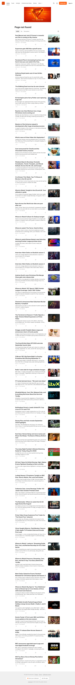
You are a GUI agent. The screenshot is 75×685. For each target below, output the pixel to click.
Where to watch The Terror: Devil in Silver (29, 228)
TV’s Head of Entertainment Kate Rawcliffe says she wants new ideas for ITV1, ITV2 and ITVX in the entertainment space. (30, 383)
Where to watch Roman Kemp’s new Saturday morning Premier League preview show (30, 240)
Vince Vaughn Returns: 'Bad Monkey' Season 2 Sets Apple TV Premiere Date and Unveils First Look (30, 530)
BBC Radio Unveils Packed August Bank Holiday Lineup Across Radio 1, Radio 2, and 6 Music (30, 604)
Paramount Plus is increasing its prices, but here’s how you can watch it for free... (29, 61)
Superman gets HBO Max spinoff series (28, 49)
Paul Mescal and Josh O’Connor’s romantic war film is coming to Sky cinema (29, 36)
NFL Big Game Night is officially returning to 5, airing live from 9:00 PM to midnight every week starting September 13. (29, 361)
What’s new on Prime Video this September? (30, 137)
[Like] (16, 44)
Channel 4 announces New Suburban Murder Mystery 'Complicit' (30, 302)
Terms (40, 674)
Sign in (70, 3)
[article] (37, 40)
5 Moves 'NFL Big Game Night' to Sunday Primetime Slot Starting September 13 (28, 357)
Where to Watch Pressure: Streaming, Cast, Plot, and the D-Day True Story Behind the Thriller (29, 560)
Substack (30, 682)
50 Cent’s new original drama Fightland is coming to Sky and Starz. (30, 466)
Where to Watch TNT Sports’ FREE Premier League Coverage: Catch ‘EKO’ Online (29, 289)
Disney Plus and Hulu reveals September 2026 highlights (28, 421)
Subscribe (63, 3)
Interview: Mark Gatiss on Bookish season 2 (30, 252)
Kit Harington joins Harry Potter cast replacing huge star (30, 99)
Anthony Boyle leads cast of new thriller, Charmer (28, 74)
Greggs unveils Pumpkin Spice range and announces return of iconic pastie (29, 331)
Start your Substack (34, 678)
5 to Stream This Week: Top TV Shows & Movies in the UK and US (28, 178)
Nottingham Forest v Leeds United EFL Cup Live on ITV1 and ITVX (29, 408)
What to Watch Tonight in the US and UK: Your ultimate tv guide (30, 191)
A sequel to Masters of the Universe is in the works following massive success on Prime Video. (30, 128)
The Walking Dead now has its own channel (29, 86)
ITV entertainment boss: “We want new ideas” (30, 381)
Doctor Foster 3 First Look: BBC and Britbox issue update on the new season (30, 618)
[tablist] (22, 31)
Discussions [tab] (26, 31)
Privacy (36, 674)
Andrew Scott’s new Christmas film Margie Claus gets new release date (29, 276)
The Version (23, 42)
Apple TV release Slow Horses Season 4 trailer (28, 631)
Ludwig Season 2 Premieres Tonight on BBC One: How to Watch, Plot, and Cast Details (30, 476)
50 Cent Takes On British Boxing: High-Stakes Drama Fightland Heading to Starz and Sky (30, 463)
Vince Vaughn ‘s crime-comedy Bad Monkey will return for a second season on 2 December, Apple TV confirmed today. (30, 534)
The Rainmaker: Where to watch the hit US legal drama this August (29, 503)
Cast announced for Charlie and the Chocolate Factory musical (27, 149)
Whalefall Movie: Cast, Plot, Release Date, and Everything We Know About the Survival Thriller (30, 394)
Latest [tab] (17, 31)
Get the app (45, 678)
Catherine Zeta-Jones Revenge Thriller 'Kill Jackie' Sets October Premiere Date (29, 489)
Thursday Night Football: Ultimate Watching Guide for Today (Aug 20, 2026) (30, 450)
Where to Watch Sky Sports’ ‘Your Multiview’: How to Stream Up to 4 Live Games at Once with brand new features (30, 589)
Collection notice (47, 674)
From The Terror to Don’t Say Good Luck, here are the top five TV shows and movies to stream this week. (30, 181)
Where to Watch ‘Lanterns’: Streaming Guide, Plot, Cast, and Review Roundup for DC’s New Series (30, 545)
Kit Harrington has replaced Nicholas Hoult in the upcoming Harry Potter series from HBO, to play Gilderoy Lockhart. (30, 102)
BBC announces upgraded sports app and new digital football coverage (29, 644)
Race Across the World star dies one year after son (29, 204)
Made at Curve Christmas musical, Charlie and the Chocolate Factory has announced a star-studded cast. (30, 153)
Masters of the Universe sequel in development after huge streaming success (30, 125)
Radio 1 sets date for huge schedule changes (30, 370)
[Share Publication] (57, 3)
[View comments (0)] (26, 44)
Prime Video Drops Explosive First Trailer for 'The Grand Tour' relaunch (30, 516)
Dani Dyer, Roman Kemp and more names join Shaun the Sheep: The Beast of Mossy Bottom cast (30, 436)
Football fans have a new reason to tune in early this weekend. (28, 244)
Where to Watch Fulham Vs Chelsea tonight (29, 217)
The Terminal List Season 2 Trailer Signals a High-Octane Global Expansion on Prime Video (29, 317)
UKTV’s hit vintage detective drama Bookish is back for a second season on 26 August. (29, 255)
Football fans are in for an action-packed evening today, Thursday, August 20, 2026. (29, 453)
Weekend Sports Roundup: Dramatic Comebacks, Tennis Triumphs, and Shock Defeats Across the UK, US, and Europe (29, 164)
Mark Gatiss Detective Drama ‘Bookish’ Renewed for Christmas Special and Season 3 (30, 574)
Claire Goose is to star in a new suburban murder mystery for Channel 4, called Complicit (30, 306)
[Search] (53, 3)
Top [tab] (21, 31)
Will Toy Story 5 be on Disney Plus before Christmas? (29, 658)
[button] (8, 3)
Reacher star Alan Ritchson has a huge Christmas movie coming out (28, 112)
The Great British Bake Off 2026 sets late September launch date (29, 344)
